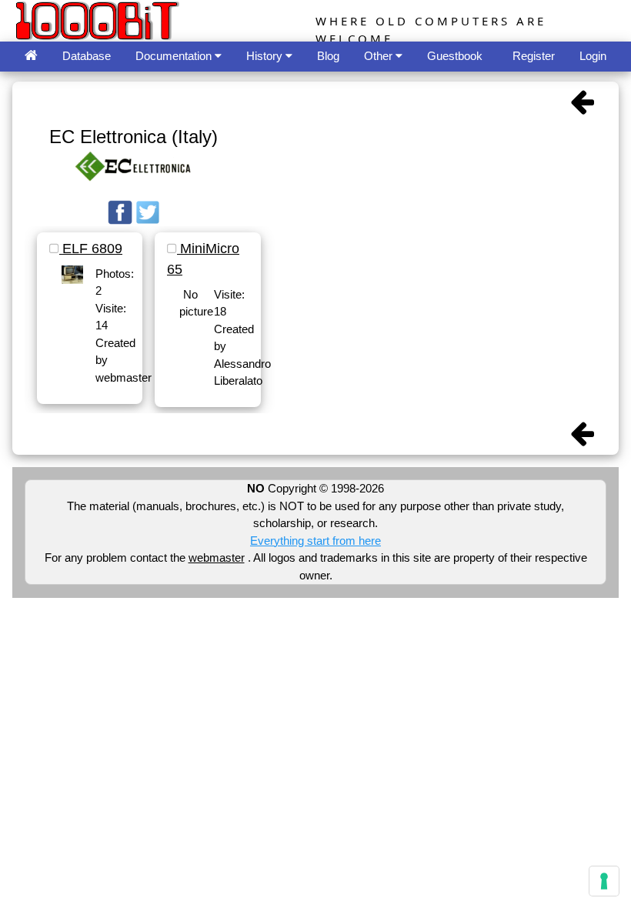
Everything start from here (315, 540)
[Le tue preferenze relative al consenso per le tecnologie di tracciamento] (604, 881)
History (265, 55)
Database (86, 55)
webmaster (217, 557)
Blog (328, 55)
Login (592, 55)
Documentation (175, 55)
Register (533, 55)
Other (380, 55)
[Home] (31, 57)
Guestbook (454, 55)
